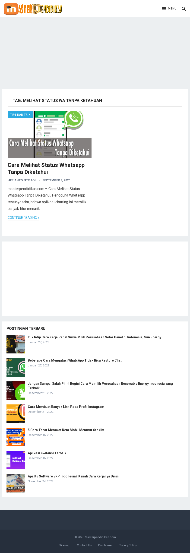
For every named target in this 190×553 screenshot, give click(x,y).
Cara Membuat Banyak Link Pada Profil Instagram (66, 407)
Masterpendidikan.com (100, 537)
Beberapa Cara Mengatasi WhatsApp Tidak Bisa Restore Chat (75, 360)
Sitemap (64, 545)
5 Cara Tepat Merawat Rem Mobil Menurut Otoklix (66, 430)
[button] (169, 8)
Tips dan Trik (20, 114)
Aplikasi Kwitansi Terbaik (47, 453)
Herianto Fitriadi (22, 180)
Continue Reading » (23, 217)
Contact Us (84, 545)
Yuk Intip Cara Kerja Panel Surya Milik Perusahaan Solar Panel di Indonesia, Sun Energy (94, 337)
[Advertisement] (95, 49)
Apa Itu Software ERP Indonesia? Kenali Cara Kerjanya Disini (74, 476)
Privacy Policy (128, 545)
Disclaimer (105, 545)
